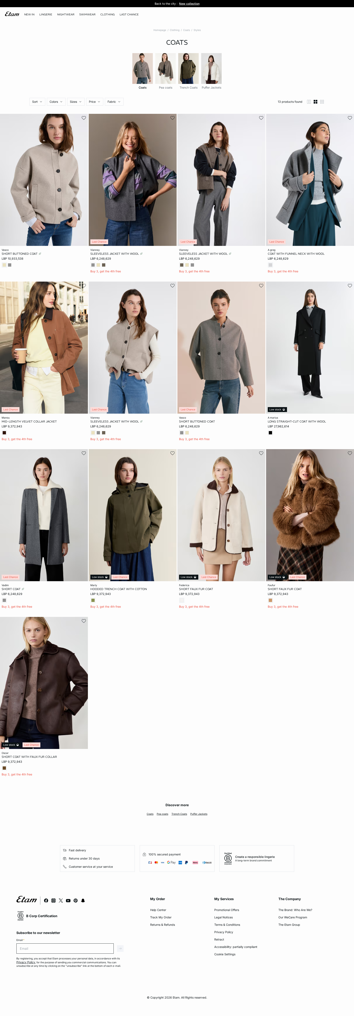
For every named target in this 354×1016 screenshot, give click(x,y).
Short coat (11, 589)
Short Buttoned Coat (20, 254)
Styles (197, 30)
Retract (219, 939)
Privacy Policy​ (223, 932)
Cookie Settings (224, 954)
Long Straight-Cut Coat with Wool (297, 421)
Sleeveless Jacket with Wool (115, 254)
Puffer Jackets (198, 813)
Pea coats (162, 813)
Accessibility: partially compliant (235, 947)
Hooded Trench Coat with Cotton (118, 589)
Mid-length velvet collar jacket (29, 421)
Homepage (159, 30)
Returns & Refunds (162, 924)
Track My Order (160, 917)
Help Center (158, 910)
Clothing (174, 30)
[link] (29, 14)
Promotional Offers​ (226, 910)
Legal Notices (223, 917)
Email (20, 940)
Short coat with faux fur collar (29, 756)
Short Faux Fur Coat (196, 589)
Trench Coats (179, 813)
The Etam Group (289, 924)
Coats (186, 30)
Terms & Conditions (227, 924)
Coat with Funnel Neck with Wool (296, 254)
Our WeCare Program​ (292, 917)
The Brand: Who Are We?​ (295, 910)
